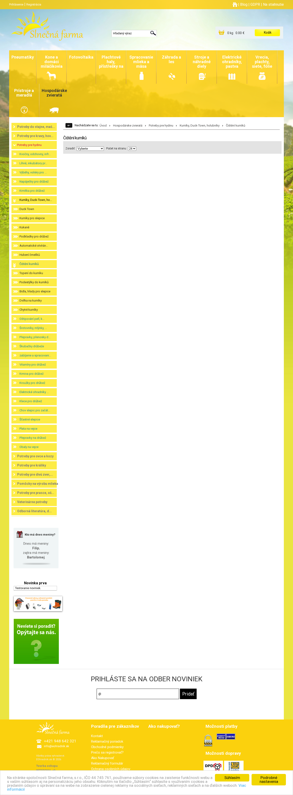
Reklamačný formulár (107, 763)
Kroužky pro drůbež (32, 383)
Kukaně (24, 227)
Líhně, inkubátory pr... (33, 163)
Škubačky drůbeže (31, 346)
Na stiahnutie (273, 4)
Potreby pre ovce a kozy (35, 456)
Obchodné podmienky (107, 747)
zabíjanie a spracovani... (35, 355)
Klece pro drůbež (30, 401)
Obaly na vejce (28, 447)
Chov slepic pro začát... (34, 410)
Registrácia (33, 4)
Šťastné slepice (29, 419)
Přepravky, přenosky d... (34, 337)
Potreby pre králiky (31, 465)
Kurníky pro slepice (32, 218)
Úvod (103, 125)
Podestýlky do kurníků (34, 282)
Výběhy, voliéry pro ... (33, 172)
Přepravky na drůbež (32, 437)
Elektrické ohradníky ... (34, 392)
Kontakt (97, 736)
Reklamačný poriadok (107, 741)
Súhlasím (232, 777)
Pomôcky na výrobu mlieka (37, 483)
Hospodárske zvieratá (127, 125)
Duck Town (26, 209)
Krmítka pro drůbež (32, 190)
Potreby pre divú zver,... (35, 474)
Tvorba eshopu (47, 766)
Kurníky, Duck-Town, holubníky (200, 125)
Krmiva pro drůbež (31, 373)
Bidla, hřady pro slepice (34, 291)
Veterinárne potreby (32, 502)
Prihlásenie (16, 4)
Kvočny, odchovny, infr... (35, 154)
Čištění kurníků (29, 264)
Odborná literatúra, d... (34, 511)
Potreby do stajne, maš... (36, 127)
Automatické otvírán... (33, 245)
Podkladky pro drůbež (34, 236)
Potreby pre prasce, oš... (35, 493)
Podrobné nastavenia (269, 779)
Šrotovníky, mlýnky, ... (33, 328)
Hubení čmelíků (29, 254)
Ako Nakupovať (102, 758)
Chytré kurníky (28, 309)
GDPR (255, 4)
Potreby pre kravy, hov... (35, 136)
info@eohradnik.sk (56, 746)
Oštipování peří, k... (31, 319)
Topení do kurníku (31, 273)
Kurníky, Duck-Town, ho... (35, 200)
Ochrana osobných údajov (110, 769)
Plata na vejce (28, 428)
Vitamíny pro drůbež (32, 364)
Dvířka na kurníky (30, 300)
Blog (243, 4)
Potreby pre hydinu (29, 145)
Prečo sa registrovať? (107, 752)
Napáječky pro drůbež (34, 181)
